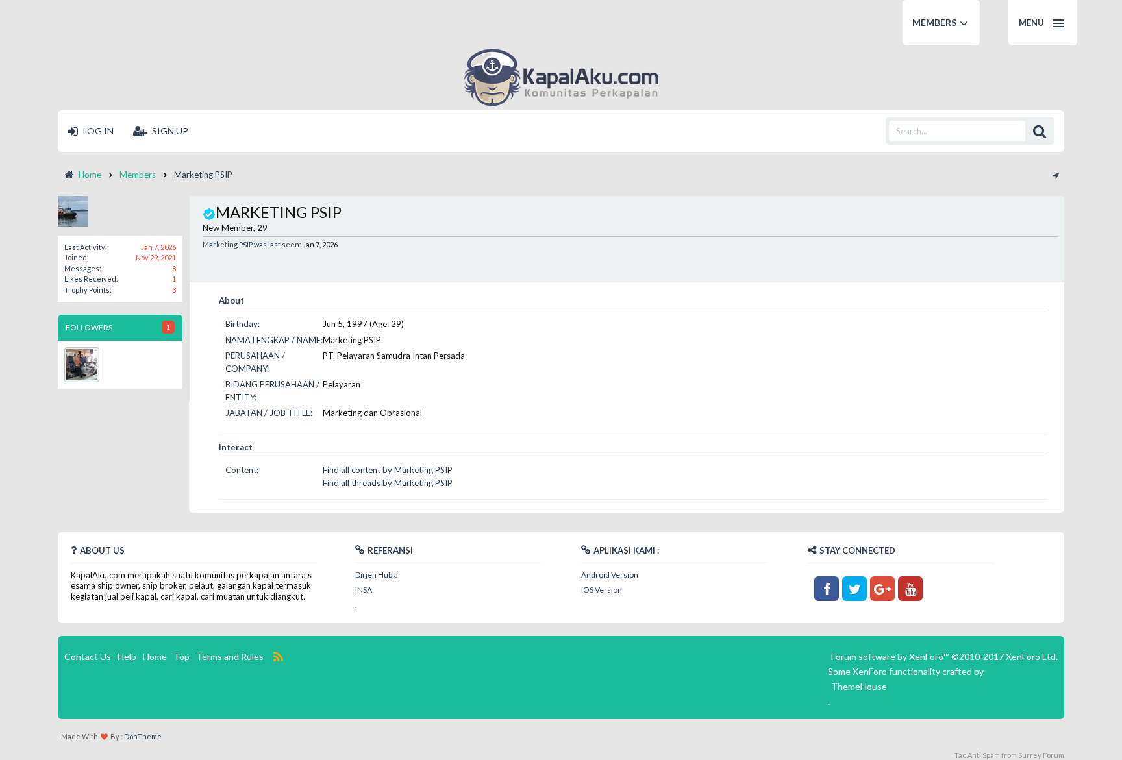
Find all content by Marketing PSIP (388, 470)
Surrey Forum (1041, 755)
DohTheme (143, 736)
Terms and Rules (230, 656)
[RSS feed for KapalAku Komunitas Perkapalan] (278, 657)
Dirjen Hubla (376, 575)
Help (127, 656)
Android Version (609, 575)
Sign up (169, 130)
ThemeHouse (859, 686)
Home (155, 656)
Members (934, 22)
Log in (97, 130)
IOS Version (601, 590)
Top (181, 656)
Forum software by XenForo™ (944, 656)
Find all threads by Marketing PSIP (388, 483)
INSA (363, 590)
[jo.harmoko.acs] (81, 364)
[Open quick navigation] (1055, 174)
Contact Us (87, 656)
